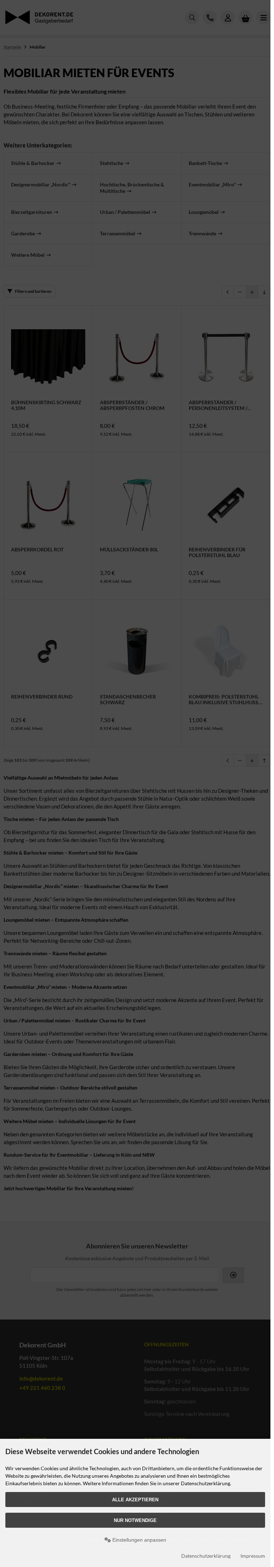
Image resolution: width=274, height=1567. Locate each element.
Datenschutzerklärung (205, 1556)
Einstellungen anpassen (138, 1540)
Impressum (252, 1556)
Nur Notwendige (135, 1520)
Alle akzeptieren (135, 1499)
